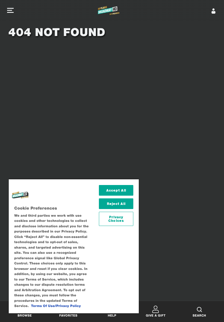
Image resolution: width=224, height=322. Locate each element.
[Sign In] (213, 11)
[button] (10, 11)
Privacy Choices (116, 218)
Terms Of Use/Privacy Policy (56, 306)
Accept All (116, 190)
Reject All (116, 203)
